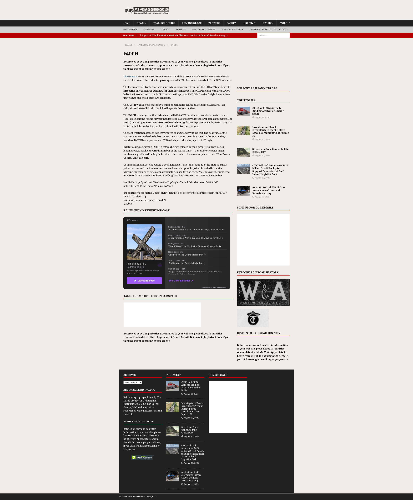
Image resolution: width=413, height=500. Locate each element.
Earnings (149, 29)
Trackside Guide (164, 23)
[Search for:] (273, 35)
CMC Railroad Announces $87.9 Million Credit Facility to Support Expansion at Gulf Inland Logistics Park (270, 170)
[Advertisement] (263, 62)
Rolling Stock (192, 23)
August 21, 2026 (262, 117)
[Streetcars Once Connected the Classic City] (243, 152)
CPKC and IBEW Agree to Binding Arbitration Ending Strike (268, 111)
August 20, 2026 (262, 139)
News (140, 23)
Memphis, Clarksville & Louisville (269, 29)
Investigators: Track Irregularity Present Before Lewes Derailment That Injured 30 (270, 131)
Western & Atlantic (233, 29)
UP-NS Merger (130, 29)
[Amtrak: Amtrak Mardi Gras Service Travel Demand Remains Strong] (243, 191)
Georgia (181, 29)
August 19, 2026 (262, 197)
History (247, 23)
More (283, 23)
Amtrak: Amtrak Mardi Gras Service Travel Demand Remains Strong (268, 190)
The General (130, 76)
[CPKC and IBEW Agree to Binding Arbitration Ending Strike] (243, 111)
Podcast (165, 29)
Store (267, 23)
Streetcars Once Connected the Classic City (189, 430)
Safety (231, 23)
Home (126, 23)
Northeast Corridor (203, 29)
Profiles (214, 23)
